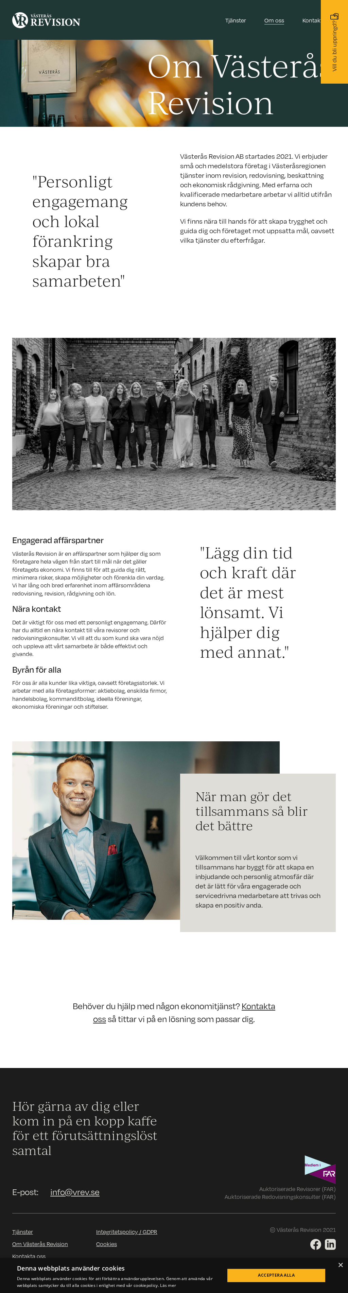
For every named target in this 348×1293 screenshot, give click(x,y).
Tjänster (22, 1232)
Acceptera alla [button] (276, 1275)
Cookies (106, 1244)
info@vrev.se (75, 1191)
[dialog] (174, 1275)
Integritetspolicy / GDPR (126, 1232)
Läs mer (168, 1285)
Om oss (274, 20)
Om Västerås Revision (40, 1244)
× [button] (340, 1265)
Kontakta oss (319, 20)
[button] (235, 22)
